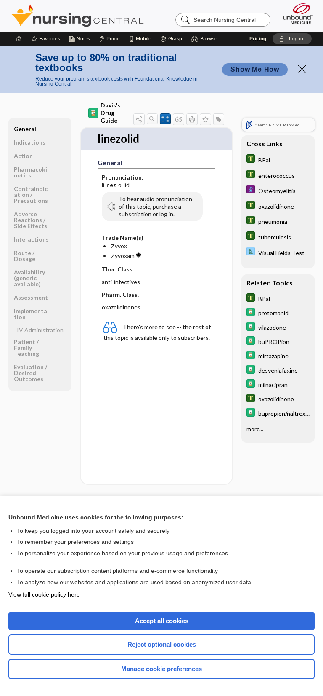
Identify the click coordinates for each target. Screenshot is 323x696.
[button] (205, 39)
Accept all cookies (161, 620)
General (25, 128)
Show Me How (254, 69)
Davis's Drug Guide (111, 113)
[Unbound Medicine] (295, 13)
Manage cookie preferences (161, 668)
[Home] (19, 39)
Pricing (257, 39)
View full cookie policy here (44, 594)
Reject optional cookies (161, 644)
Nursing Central (77, 15)
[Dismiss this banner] (302, 69)
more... (254, 429)
